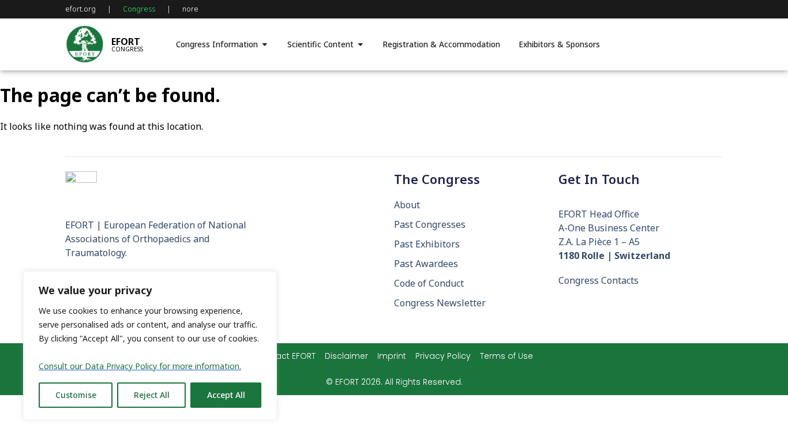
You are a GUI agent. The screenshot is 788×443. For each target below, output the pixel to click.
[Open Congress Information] (265, 44)
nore (190, 9)
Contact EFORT (286, 356)
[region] (150, 345)
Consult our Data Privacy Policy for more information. (140, 366)
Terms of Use (506, 356)
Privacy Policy (443, 356)
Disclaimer (346, 356)
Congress (139, 9)
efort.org (80, 9)
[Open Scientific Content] (361, 44)
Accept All (226, 394)
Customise (75, 394)
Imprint (391, 356)
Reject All (152, 394)
